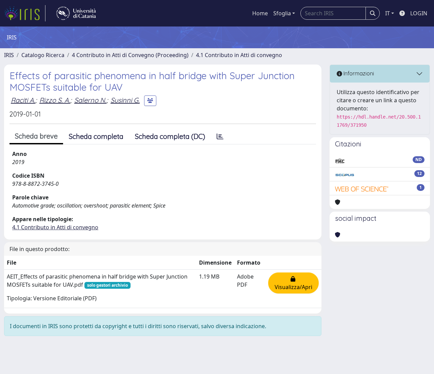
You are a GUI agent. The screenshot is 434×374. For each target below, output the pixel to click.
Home (260, 13)
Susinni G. (125, 100)
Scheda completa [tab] (96, 136)
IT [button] (387, 13)
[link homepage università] (76, 13)
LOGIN (418, 13)
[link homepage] (24, 13)
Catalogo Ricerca (42, 55)
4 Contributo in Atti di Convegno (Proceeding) (130, 55)
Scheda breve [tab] (36, 136)
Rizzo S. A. (54, 100)
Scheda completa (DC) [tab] (170, 136)
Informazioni (358, 73)
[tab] (220, 136)
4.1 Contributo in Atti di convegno (239, 55)
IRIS (9, 55)
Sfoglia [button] (282, 13)
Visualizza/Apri (293, 283)
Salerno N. (90, 100)
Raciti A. (23, 100)
